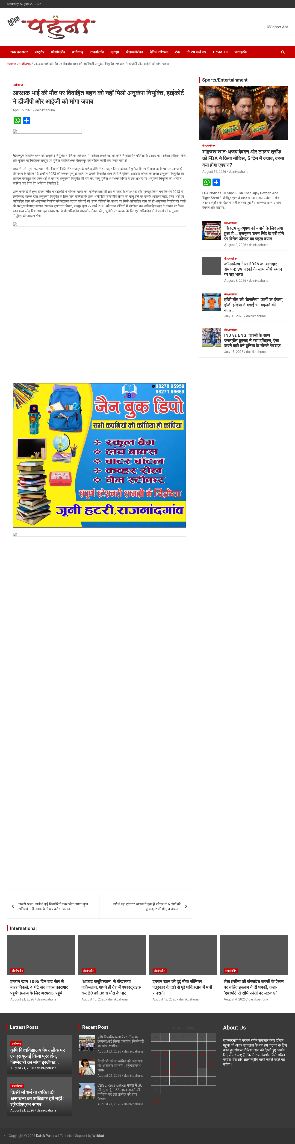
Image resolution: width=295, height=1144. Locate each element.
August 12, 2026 (164, 999)
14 (193, 1063)
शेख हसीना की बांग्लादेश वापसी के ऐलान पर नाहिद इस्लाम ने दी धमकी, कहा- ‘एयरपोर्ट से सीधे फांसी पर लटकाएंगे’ (254, 987)
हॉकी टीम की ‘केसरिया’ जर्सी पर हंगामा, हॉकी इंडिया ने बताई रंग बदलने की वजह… (253, 305)
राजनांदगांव (97, 52)
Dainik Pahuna (46, 1136)
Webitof (98, 1136)
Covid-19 (220, 52)
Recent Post (95, 1027)
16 (211, 1063)
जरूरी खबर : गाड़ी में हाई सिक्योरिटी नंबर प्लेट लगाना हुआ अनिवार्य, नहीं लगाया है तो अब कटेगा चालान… (53, 906)
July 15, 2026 (233, 352)
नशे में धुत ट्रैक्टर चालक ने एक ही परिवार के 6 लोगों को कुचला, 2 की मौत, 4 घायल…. (146, 906)
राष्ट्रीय (39, 52)
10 (156, 1063)
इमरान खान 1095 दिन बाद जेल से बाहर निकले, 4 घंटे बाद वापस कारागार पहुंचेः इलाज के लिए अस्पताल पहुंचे (39, 987)
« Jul (154, 1101)
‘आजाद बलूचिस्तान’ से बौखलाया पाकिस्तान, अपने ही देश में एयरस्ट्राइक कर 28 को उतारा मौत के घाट (111, 987)
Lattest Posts (24, 1027)
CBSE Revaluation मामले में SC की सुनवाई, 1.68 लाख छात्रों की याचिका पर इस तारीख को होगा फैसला (119, 1092)
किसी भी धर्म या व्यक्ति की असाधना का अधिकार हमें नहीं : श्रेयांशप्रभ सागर (37, 1098)
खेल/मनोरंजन (134, 52)
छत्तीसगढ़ (77, 52)
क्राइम (115, 52)
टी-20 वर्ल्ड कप (196, 52)
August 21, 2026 (22, 999)
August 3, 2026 (235, 245)
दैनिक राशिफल (159, 52)
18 (165, 1072)
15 (202, 1063)
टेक (177, 52)
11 (165, 1063)
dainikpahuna (45, 110)
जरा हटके (241, 52)
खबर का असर (19, 52)
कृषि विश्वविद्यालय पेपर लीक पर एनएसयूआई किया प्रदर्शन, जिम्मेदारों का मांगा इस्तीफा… (37, 1056)
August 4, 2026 (235, 999)
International (23, 928)
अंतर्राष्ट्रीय (58, 52)
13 (183, 1063)
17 (156, 1072)
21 (193, 1072)
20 (183, 1072)
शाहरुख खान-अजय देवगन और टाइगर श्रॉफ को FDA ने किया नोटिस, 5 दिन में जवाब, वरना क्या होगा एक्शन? (243, 158)
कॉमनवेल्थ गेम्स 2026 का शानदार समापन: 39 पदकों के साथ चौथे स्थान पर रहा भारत (253, 269)
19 (174, 1072)
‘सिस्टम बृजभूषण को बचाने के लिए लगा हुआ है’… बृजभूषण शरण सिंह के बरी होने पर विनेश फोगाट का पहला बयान (254, 233)
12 (174, 1063)
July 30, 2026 (233, 316)
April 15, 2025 (22, 110)
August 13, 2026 (93, 999)
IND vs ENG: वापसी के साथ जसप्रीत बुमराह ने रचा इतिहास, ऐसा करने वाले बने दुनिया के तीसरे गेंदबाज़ (252, 341)
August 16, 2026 (214, 171)
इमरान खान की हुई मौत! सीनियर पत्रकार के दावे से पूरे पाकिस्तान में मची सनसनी (182, 987)
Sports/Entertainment (225, 80)
